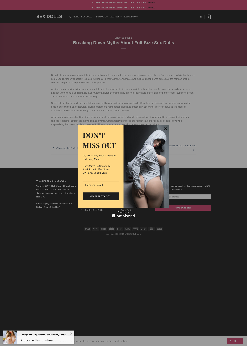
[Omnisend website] (123, 214)
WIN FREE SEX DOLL (101, 196)
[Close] (165, 128)
